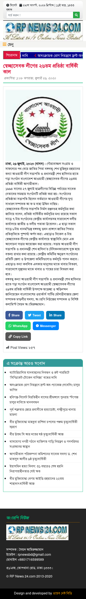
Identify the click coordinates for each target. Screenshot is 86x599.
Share (15, 315)
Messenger (48, 326)
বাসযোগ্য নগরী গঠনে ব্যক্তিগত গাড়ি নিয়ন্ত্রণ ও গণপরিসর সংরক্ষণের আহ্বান (44, 444)
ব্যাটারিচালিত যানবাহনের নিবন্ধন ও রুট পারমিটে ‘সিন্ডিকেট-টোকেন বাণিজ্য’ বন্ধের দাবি (39, 375)
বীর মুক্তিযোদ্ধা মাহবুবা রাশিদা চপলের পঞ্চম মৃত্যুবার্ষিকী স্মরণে (43, 424)
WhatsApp (20, 326)
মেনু (10, 44)
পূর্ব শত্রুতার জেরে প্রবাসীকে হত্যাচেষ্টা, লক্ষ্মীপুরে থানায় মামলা (43, 412)
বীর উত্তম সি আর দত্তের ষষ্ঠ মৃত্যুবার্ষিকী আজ (36, 434)
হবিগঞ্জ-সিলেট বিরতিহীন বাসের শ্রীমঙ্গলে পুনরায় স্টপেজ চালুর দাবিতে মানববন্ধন (44, 399)
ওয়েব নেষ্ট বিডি (62, 593)
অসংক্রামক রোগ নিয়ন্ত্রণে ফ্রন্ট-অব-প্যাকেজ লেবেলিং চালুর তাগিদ (45, 387)
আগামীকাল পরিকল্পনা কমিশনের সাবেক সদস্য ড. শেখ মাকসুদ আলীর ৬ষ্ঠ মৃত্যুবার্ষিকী (43, 456)
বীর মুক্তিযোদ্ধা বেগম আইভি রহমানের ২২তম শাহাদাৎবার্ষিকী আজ (37, 481)
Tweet (37, 315)
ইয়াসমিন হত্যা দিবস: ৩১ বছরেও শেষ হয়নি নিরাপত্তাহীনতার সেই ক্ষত (36, 468)
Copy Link (20, 336)
